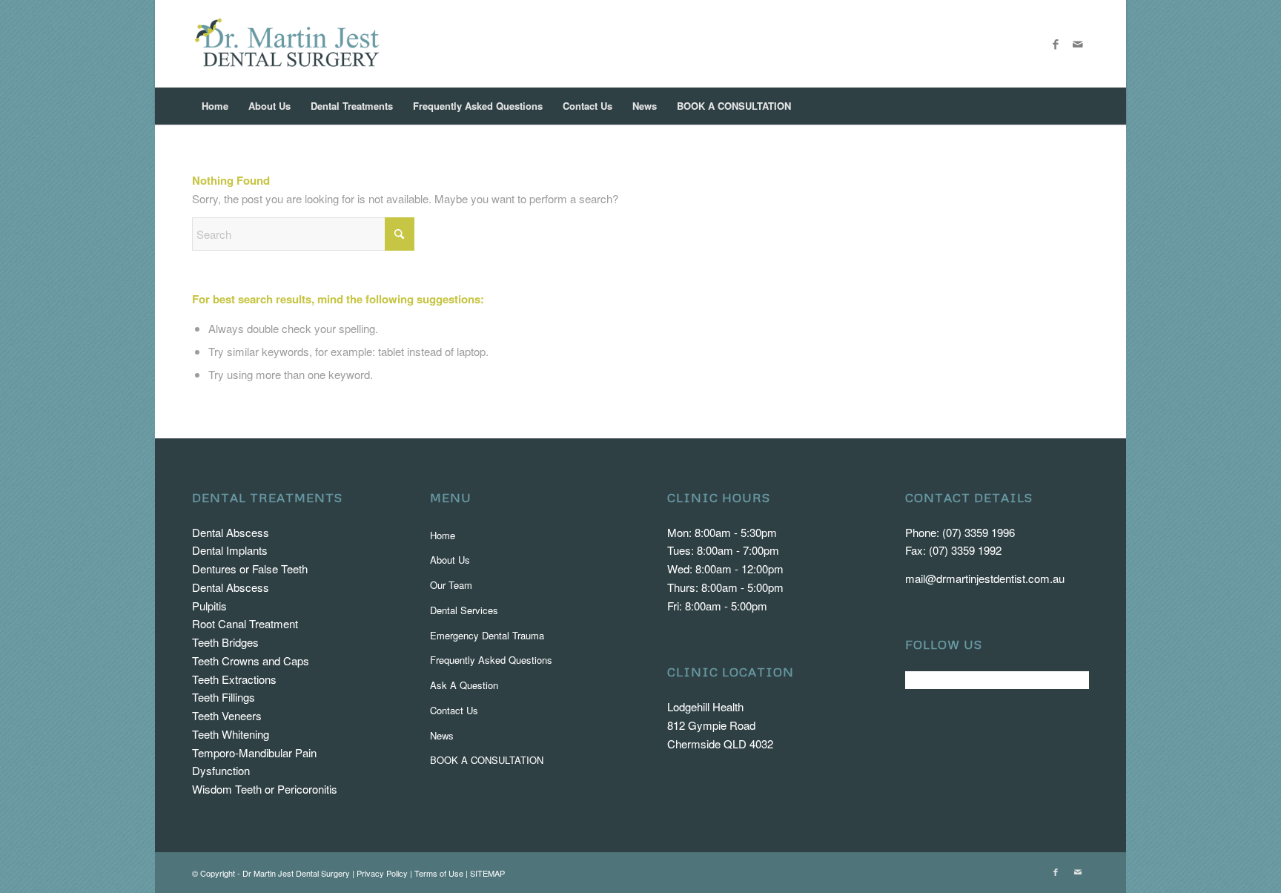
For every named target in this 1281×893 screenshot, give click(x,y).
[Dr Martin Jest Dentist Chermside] (287, 44)
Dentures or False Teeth (250, 568)
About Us (450, 560)
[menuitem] (215, 106)
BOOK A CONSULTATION (486, 760)
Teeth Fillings (223, 697)
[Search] (1079, 106)
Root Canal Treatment (245, 623)
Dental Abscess (230, 532)
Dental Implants (230, 550)
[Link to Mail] (1078, 44)
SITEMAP (487, 873)
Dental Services (464, 610)
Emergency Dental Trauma (487, 635)
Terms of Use (438, 873)
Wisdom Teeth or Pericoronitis (264, 789)
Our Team (451, 585)
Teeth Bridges (225, 642)
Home (442, 535)
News (442, 735)
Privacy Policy (382, 873)
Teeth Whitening (230, 734)
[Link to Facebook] (1056, 44)
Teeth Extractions (234, 679)
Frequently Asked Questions (491, 660)
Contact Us (454, 710)
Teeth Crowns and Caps (250, 660)
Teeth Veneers (227, 715)
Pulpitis (209, 605)
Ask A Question (464, 685)
